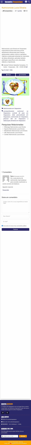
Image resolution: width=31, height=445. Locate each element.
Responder (6, 190)
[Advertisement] (15, 30)
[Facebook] (3, 412)
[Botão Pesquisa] (29, 2)
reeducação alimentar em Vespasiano (14, 120)
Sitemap (21, 442)
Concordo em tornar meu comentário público (15, 226)
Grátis (19, 424)
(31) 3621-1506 (7, 70)
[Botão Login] (26, 1)
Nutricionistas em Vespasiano (12, 108)
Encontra (14, 2)
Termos (10, 442)
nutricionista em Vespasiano (19, 117)
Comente (23, 75)
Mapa (9, 75)
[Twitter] (7, 412)
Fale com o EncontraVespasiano (11, 421)
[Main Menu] (1, 1)
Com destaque (13, 424)
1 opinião (19, 11)
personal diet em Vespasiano (14, 119)
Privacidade (15, 442)
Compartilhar (8, 11)
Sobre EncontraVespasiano (10, 419)
